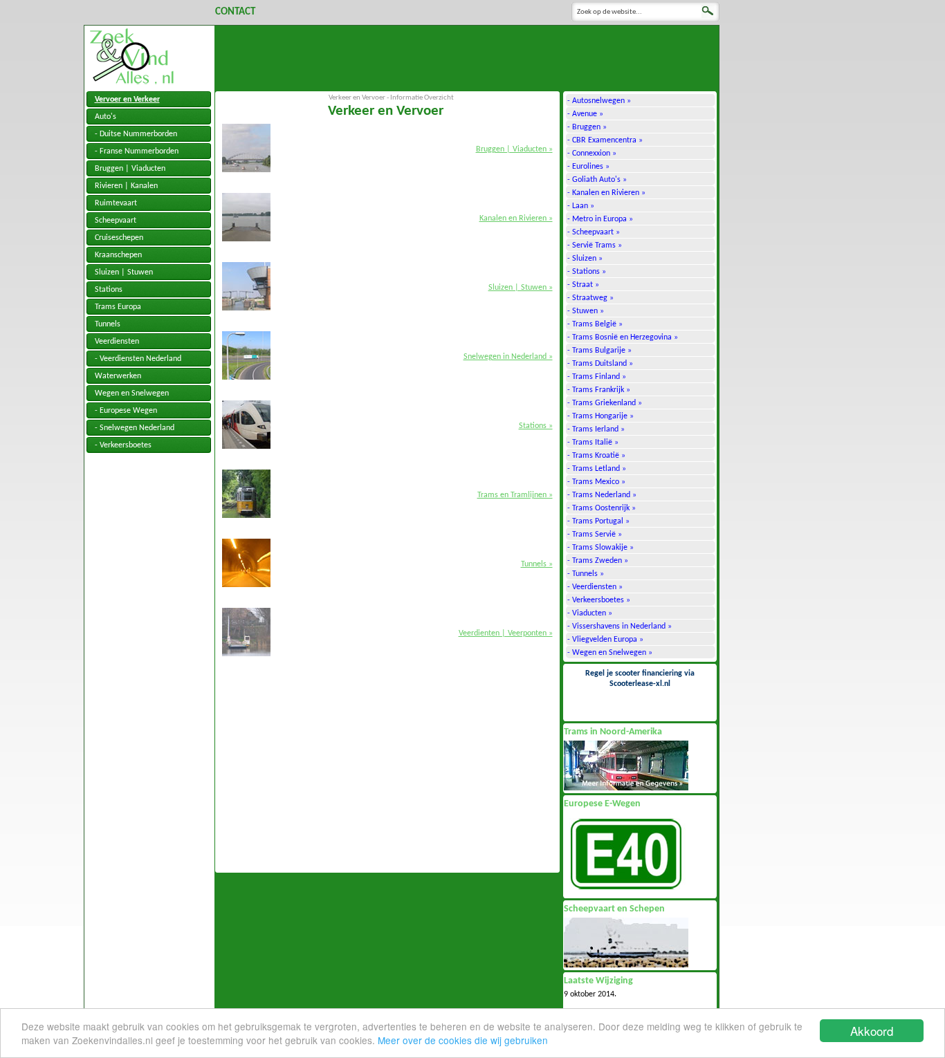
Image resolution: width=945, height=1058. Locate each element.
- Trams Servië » (594, 534)
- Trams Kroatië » (596, 456)
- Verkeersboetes (123, 445)
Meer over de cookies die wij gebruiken (463, 1040)
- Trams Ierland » (596, 429)
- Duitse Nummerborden (136, 134)
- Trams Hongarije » (600, 416)
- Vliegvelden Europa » (605, 639)
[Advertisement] (467, 57)
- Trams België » (595, 324)
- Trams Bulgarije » (599, 350)
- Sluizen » (585, 258)
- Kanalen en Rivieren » (606, 193)
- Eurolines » (588, 167)
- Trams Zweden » (597, 561)
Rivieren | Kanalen (126, 186)
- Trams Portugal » (598, 521)
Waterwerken (118, 376)
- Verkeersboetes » (598, 600)
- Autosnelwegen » (599, 101)
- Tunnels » (585, 574)
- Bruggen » (587, 127)
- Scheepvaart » (593, 232)
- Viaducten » (589, 613)
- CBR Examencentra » (605, 140)
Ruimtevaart (116, 203)
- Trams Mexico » (596, 482)
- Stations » (586, 272)
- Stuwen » (585, 311)
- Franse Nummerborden (136, 151)
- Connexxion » (591, 153)
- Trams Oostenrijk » (601, 508)
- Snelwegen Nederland (134, 428)
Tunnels (107, 324)
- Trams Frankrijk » (598, 390)
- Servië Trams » (594, 245)
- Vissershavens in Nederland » (619, 626)
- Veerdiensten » (595, 587)
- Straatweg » (590, 298)
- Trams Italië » (592, 442)
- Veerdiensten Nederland (138, 359)
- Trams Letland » (596, 469)
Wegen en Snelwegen (132, 393)
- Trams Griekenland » (604, 403)
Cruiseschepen (119, 238)
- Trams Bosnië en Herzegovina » (622, 337)
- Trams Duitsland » (600, 364)
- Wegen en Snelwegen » (609, 653)
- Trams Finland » (596, 377)
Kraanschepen (118, 255)
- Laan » (580, 206)
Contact (235, 12)
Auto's (105, 117)
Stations (108, 290)
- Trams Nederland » (601, 495)
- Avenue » (585, 114)
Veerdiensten (117, 341)
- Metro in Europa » (600, 219)
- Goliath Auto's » (597, 180)
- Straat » (583, 285)
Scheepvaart (115, 220)
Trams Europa (118, 307)
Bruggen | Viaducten (130, 169)
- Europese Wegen (126, 411)
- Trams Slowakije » (600, 548)
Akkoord (871, 1030)
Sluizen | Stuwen (124, 272)
